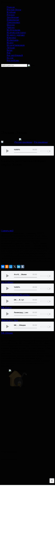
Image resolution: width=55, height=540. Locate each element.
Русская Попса (14, 9)
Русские (11, 15)
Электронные (13, 22)
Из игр (10, 42)
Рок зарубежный (15, 55)
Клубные (11, 12)
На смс (10, 58)
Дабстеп (11, 27)
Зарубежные (13, 17)
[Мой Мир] (10, 266)
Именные (11, 37)
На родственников (16, 45)
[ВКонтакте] (3, 266)
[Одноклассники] (6, 266)
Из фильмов (12, 40)
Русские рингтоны (23, 142)
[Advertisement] (27, 96)
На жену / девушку (16, 35)
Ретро (9, 50)
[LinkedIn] (18, 266)
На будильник (13, 30)
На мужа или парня (16, 32)
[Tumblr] (22, 266)
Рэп (8, 53)
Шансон (11, 25)
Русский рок (13, 60)
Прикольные (13, 20)
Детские (11, 48)
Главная (10, 7)
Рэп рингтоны (41, 142)
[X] (14, 266)
